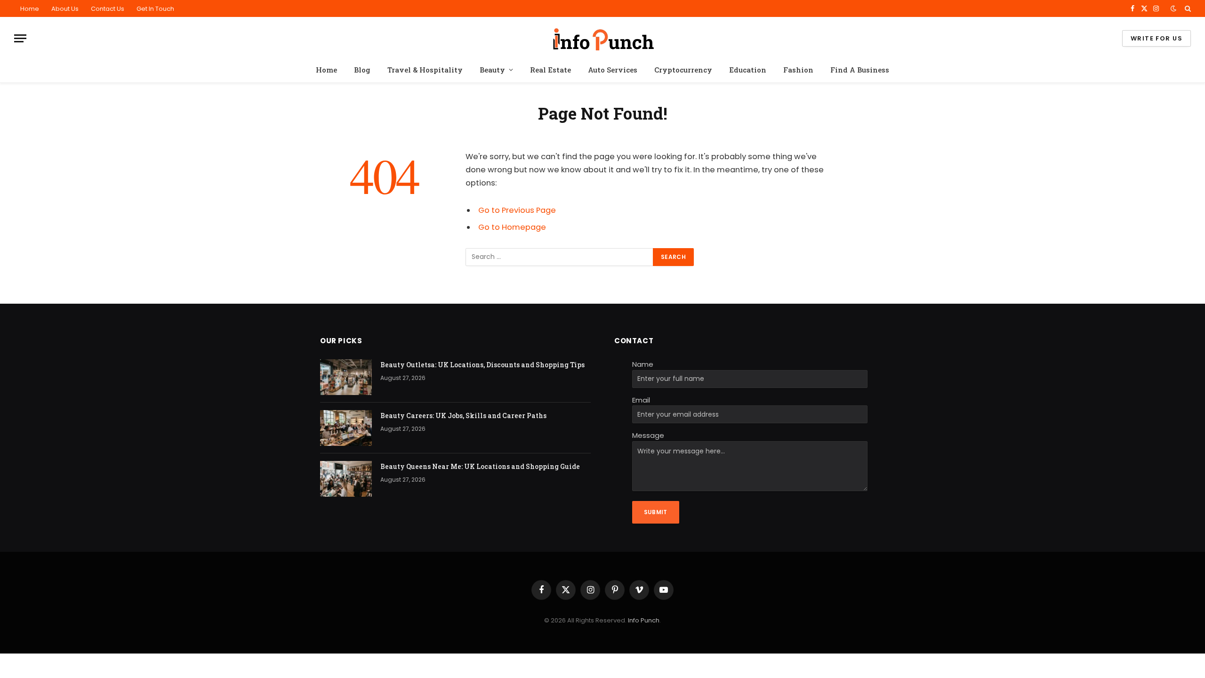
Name (642, 364)
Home (29, 8)
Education (747, 69)
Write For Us (1156, 38)
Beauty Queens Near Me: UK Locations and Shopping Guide (480, 466)
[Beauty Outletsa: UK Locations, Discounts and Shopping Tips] (346, 377)
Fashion (798, 69)
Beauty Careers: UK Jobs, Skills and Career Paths (463, 415)
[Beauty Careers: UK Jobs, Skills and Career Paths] (346, 428)
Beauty (492, 69)
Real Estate (550, 69)
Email (641, 400)
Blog (362, 69)
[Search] (1187, 8)
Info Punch (643, 620)
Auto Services (612, 69)
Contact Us (107, 8)
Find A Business (859, 69)
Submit (655, 512)
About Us (65, 8)
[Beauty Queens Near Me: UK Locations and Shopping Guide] (346, 479)
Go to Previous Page (517, 210)
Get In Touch (155, 8)
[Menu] (20, 38)
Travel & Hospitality (425, 69)
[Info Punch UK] (602, 38)
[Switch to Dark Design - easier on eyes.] (1173, 8)
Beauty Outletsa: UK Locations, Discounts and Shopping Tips (482, 364)
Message (648, 435)
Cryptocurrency (683, 69)
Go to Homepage (512, 227)
